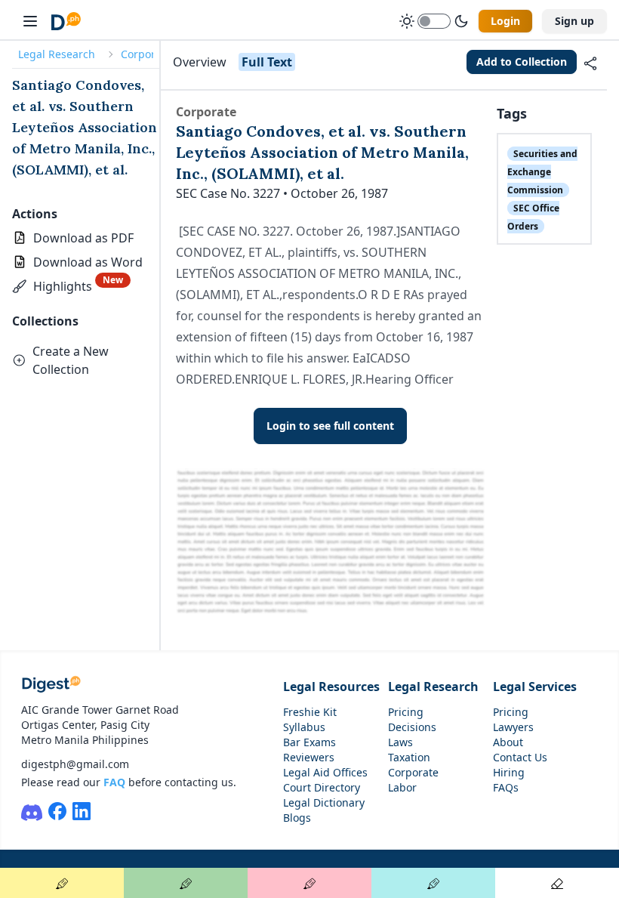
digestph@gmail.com (75, 764)
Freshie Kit (310, 712)
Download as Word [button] (88, 262)
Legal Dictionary (324, 802)
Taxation (409, 757)
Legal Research (56, 54)
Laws (400, 742)
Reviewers (308, 757)
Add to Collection (521, 61)
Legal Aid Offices (325, 772)
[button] (71, 286)
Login (505, 21)
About (508, 742)
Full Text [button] (267, 62)
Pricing (405, 712)
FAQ (114, 782)
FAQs (506, 787)
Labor (402, 787)
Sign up (574, 21)
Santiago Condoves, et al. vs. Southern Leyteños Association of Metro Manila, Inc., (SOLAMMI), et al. (84, 127)
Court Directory (321, 787)
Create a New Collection (70, 360)
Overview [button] (199, 62)
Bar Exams (309, 742)
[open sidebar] (30, 21)
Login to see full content (330, 425)
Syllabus (304, 727)
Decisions (412, 727)
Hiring (509, 772)
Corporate (146, 54)
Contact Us (520, 757)
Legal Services (535, 686)
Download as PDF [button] (83, 238)
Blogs (297, 817)
